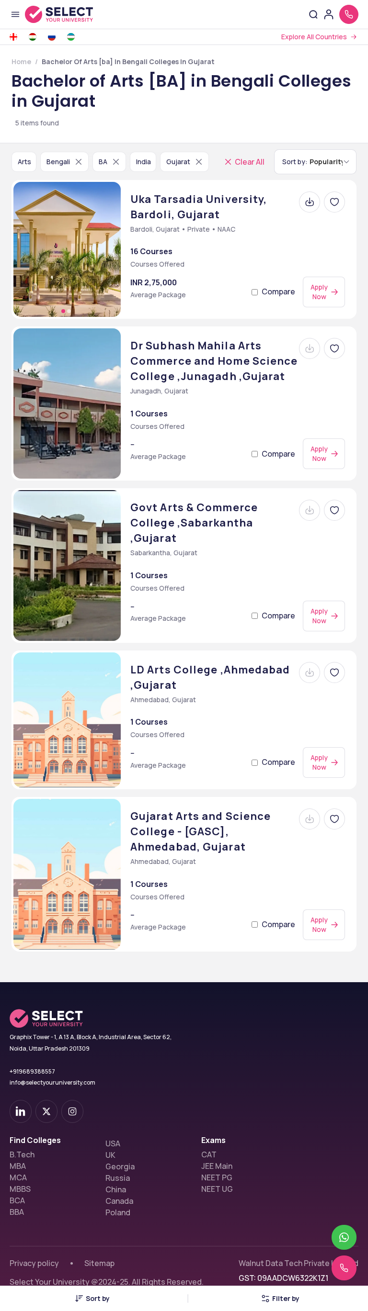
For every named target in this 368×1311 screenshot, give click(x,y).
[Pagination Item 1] (63, 311)
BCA (17, 1200)
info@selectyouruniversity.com (52, 1082)
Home (21, 61)
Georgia (120, 1166)
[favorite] (334, 202)
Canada (119, 1201)
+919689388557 (32, 1071)
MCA (18, 1177)
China (115, 1189)
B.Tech (22, 1154)
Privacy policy (34, 1263)
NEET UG (217, 1189)
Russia (117, 1178)
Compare (278, 291)
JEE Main (216, 1166)
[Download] (309, 202)
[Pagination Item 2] (69, 311)
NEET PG (216, 1177)
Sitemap (99, 1263)
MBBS (20, 1189)
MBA (18, 1166)
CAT (209, 1154)
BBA (17, 1212)
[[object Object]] (21, 1111)
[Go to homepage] (69, 14)
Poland (117, 1212)
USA (112, 1143)
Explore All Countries (314, 36)
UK (110, 1155)
